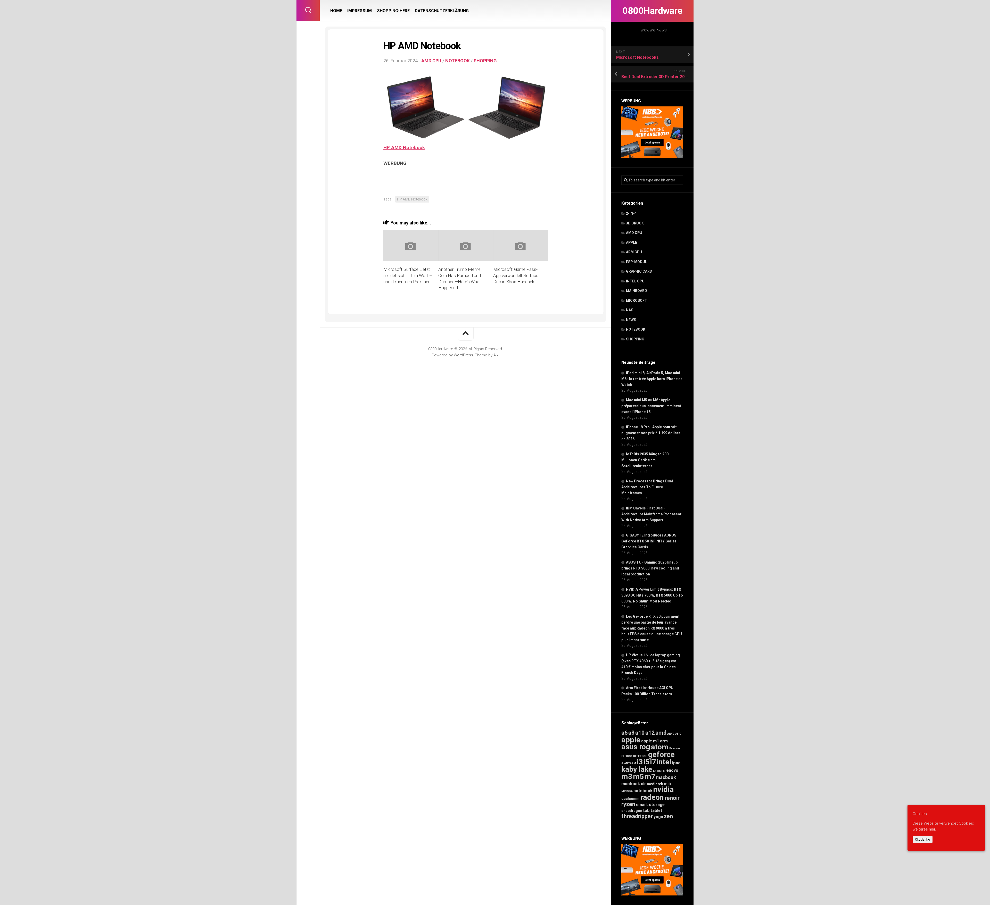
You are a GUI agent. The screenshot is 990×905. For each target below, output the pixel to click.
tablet (656, 810)
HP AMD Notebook (412, 199)
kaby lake (636, 769)
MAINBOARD (636, 291)
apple (630, 739)
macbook (666, 777)
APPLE (631, 242)
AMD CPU (634, 233)
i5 (646, 762)
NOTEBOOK (635, 329)
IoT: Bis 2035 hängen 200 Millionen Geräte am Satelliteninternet (645, 460)
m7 (650, 776)
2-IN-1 (631, 213)
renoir (672, 798)
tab (646, 810)
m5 (638, 776)
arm (664, 741)
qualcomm (630, 799)
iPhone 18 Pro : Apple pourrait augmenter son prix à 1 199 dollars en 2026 (650, 433)
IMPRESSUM (359, 10)
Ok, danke (922, 839)
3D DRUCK (635, 223)
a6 (624, 733)
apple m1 (650, 740)
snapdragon (631, 811)
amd (660, 733)
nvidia (663, 789)
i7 (653, 762)
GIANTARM (628, 763)
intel (664, 762)
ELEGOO (626, 756)
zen (668, 816)
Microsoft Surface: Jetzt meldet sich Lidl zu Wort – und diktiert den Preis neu (407, 275)
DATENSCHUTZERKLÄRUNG (442, 10)
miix (668, 783)
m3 (626, 776)
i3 (640, 762)
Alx (495, 355)
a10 (640, 733)
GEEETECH (640, 756)
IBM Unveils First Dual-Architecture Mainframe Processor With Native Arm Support (651, 514)
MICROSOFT (636, 300)
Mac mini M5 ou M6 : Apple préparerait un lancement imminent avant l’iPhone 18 (651, 406)
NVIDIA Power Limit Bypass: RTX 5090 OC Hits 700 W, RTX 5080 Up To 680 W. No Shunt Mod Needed (652, 595)
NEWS (631, 320)
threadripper (637, 816)
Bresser (674, 748)
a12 (650, 733)
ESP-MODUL (636, 262)
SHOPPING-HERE (393, 10)
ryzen (628, 804)
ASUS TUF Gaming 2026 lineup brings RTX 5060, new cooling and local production (650, 568)
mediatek (655, 784)
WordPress (463, 355)
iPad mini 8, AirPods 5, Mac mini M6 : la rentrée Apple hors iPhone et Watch (651, 379)
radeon (652, 797)
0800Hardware (652, 10)
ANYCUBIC (674, 733)
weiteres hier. (924, 829)
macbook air (633, 783)
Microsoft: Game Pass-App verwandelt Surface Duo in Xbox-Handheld (515, 275)
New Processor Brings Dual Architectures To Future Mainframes (647, 487)
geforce (661, 754)
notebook (643, 790)
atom (660, 747)
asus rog (635, 746)
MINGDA (627, 791)
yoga (658, 816)
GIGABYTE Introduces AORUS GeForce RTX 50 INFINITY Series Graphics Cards (648, 541)
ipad (676, 762)
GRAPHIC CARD (639, 271)
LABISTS (659, 771)
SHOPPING (635, 339)
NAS (629, 310)
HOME (336, 10)
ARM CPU (634, 252)
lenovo (671, 770)
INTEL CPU (635, 281)
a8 (631, 733)
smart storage (650, 804)
